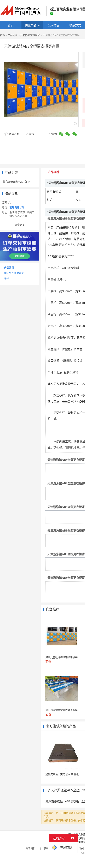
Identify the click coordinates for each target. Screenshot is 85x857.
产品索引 (9, 267)
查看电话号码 (16, 207)
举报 (31, 134)
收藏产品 (13, 134)
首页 (2, 35)
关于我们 (30, 848)
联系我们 (48, 848)
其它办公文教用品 (30, 35)
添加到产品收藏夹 (14, 273)
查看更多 (20, 225)
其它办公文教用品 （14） (17, 182)
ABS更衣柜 (72, 801)
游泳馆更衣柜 (54, 801)
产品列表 (13, 35)
